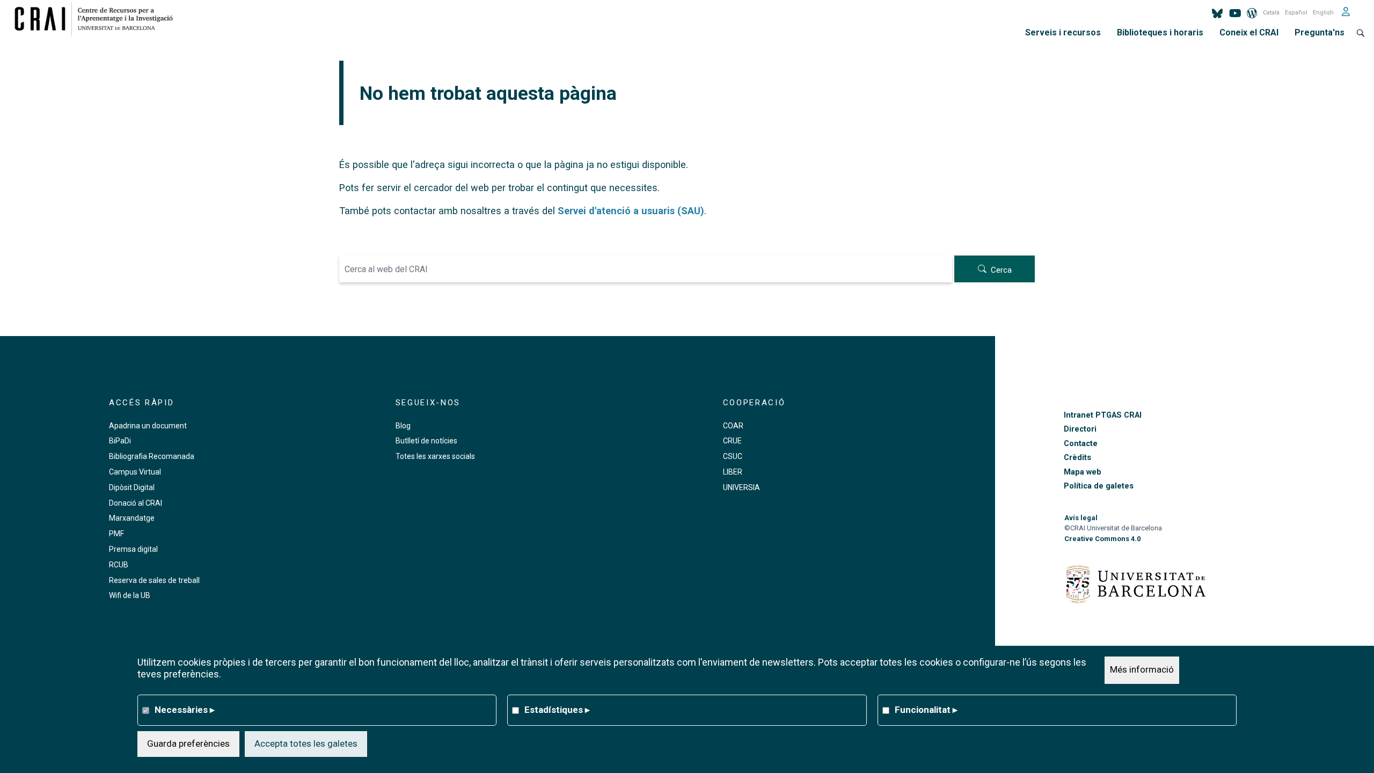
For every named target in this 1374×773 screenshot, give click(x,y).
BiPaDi (120, 440)
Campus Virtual (135, 472)
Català (1271, 12)
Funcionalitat (926, 709)
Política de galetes (1099, 486)
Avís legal (1081, 518)
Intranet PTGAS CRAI (1103, 415)
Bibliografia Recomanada (151, 456)
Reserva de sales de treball (154, 580)
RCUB (118, 564)
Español (1296, 12)
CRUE (732, 440)
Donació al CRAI (135, 503)
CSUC (732, 456)
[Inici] (98, 19)
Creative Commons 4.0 (1102, 539)
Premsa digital (133, 549)
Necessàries (185, 709)
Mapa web (1082, 472)
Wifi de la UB (129, 595)
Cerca (1001, 270)
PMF (116, 533)
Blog (403, 425)
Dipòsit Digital (132, 487)
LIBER (732, 472)
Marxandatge (132, 518)
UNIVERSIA (741, 487)
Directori (1080, 429)
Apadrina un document (148, 425)
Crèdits (1077, 457)
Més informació (1142, 670)
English (1323, 12)
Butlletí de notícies (426, 440)
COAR (733, 425)
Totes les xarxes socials (435, 456)
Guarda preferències (188, 743)
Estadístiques (557, 709)
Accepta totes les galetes (305, 743)
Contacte (1081, 443)
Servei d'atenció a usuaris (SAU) (631, 210)
